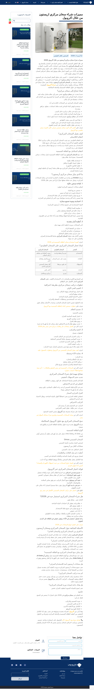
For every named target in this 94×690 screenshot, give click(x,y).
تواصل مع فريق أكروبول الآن (71, 620)
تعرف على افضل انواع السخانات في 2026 (69, 525)
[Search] (14, 20)
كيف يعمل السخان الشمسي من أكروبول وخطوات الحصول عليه (58, 350)
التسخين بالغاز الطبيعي (61, 56)
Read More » (26, 50)
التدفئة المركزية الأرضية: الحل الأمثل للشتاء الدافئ (22, 74)
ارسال (20, 678)
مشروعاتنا (43, 2)
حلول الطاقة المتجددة (73, 2)
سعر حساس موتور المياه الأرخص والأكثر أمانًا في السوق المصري (22, 102)
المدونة (34, 2)
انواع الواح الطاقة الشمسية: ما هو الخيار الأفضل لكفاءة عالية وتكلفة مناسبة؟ (23, 45)
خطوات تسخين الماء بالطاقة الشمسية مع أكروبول (59, 306)
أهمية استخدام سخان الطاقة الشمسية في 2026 (63, 242)
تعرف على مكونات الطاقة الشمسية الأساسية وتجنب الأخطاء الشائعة (21, 160)
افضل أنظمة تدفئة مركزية (57, 2)
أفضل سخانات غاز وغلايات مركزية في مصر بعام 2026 (56, 326)
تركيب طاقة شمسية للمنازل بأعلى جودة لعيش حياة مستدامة (21, 131)
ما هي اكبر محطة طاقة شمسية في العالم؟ (22, 188)
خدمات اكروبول (25, 2)
